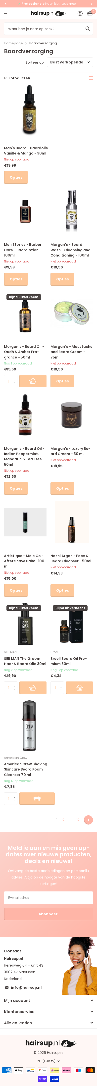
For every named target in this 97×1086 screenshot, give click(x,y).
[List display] (91, 78)
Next (88, 820)
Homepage (13, 43)
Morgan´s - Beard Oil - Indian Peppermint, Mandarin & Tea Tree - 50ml (24, 456)
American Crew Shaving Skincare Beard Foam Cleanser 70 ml (25, 769)
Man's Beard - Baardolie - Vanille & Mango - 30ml (27, 151)
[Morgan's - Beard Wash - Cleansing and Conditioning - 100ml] (71, 211)
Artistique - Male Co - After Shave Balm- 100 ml (24, 561)
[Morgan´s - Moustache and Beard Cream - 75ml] (71, 313)
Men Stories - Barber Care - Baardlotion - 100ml (23, 250)
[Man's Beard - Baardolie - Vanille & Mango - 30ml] (29, 110)
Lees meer (69, 3)
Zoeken (87, 28)
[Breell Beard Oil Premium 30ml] (71, 624)
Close (48, 1000)
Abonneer (48, 914)
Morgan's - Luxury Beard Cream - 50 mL (70, 451)
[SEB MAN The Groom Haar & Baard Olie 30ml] (25, 624)
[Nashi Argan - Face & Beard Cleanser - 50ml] (71, 522)
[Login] (80, 13)
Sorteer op (35, 62)
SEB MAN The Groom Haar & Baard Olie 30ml (25, 661)
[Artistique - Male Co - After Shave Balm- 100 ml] (25, 522)
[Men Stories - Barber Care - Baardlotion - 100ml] (25, 211)
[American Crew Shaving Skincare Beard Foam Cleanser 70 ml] (29, 725)
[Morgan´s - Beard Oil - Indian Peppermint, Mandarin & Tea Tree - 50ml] (25, 415)
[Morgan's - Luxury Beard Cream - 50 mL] (71, 415)
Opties (16, 177)
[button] (5, 3)
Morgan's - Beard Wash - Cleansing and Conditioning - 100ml (70, 250)
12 (78, 820)
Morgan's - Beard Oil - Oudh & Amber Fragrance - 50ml (24, 352)
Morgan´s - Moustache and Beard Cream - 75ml (71, 352)
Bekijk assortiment (7, 13)
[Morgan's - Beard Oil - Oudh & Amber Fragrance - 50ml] (25, 313)
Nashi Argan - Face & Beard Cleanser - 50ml (70, 558)
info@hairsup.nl (26, 987)
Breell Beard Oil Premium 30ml (68, 661)
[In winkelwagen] (33, 381)
